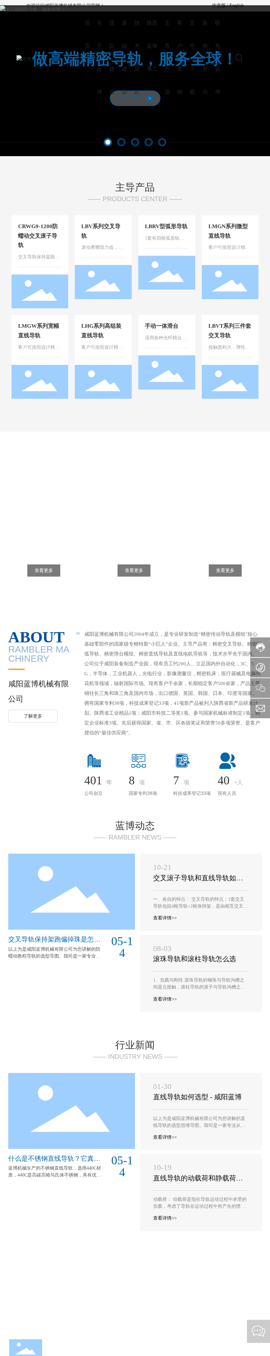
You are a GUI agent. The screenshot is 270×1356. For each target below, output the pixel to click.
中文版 (219, 5)
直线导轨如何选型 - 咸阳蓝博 (197, 1097)
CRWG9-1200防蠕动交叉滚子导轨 (38, 235)
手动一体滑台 (161, 326)
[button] (108, 142)
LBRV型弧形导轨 (166, 226)
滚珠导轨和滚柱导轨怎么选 (194, 959)
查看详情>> (165, 918)
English (237, 5)
